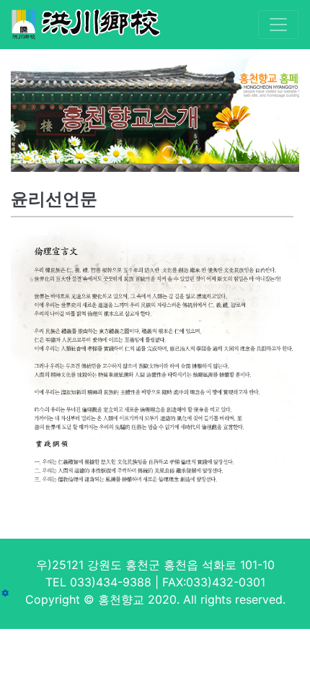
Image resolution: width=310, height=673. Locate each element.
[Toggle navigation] (278, 24)
